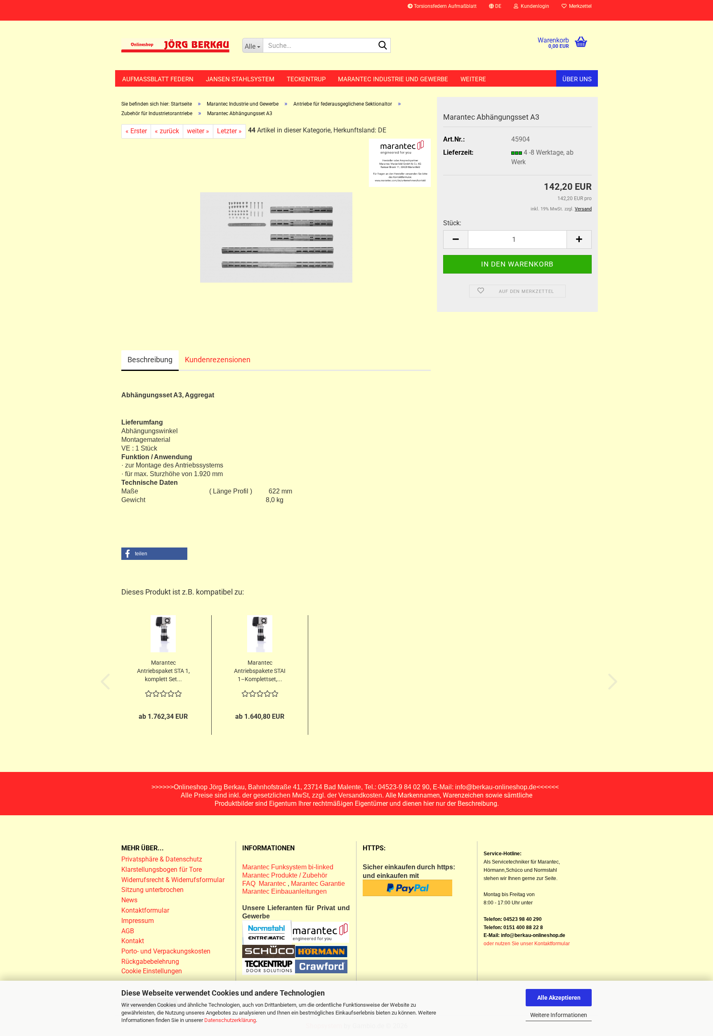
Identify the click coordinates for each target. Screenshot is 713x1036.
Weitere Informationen (558, 1015)
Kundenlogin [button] (533, 6)
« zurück (167, 131)
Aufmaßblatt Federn (158, 79)
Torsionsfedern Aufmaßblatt (445, 6)
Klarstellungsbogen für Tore (161, 869)
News (129, 900)
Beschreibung (149, 359)
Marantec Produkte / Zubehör (284, 875)
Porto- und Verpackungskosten (165, 951)
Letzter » (229, 131)
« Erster (136, 131)
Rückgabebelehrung (150, 961)
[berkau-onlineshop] (175, 45)
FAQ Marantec (265, 883)
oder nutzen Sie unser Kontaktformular (527, 943)
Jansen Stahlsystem (240, 79)
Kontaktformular (145, 910)
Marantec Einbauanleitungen (284, 891)
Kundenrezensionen (217, 359)
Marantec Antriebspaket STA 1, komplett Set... (163, 670)
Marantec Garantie (318, 883)
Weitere (473, 79)
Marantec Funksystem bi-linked (287, 867)
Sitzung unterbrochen (152, 890)
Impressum (137, 921)
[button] (495, 10)
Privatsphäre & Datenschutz (162, 859)
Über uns (577, 79)
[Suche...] (383, 45)
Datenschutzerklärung (230, 1020)
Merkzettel (579, 6)
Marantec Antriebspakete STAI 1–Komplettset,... (260, 670)
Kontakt (132, 941)
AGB (127, 931)
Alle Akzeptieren (559, 997)
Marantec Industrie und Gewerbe (393, 79)
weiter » (198, 131)
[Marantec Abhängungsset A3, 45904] (276, 231)
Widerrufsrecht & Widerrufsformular (172, 880)
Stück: (452, 223)
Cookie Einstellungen (151, 971)
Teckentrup (306, 79)
